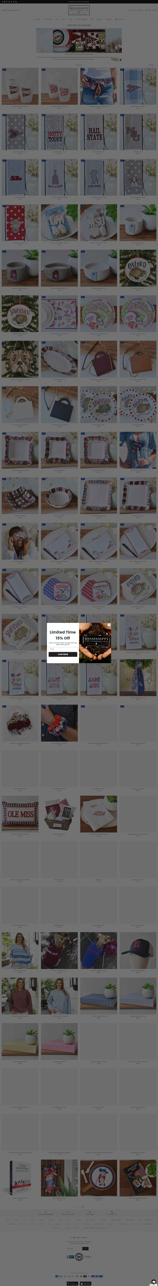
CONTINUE (63, 654)
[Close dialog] (109, 625)
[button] (153, 1281)
